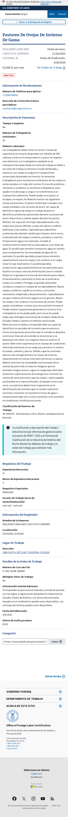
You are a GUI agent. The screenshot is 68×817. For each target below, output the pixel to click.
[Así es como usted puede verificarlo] (34, 3)
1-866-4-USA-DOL (13, 743)
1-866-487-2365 (12, 746)
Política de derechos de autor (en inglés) (41, 806)
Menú (51, 14)
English (62, 14)
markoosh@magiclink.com (17, 108)
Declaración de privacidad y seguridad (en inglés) (28, 805)
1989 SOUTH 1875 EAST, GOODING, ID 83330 (26, 552)
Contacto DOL (12, 748)
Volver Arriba (53, 676)
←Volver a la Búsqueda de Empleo (34, 22)
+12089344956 (10, 95)
